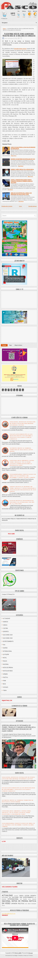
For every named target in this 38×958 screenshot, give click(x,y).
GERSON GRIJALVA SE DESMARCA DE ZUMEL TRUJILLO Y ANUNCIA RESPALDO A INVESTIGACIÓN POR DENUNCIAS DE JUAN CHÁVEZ (18, 728)
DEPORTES (6, 631)
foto (4, 644)
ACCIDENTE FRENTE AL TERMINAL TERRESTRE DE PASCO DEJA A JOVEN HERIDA (21, 450)
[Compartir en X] (7, 141)
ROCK (4, 684)
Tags (10, 345)
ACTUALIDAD (6, 618)
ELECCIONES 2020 (7, 635)
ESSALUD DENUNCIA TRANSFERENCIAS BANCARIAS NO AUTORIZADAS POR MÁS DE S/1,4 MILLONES (22, 502)
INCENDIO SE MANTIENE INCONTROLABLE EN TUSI (23, 159)
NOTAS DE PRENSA (8, 667)
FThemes (30, 955)
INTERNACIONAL (7, 651)
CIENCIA (5, 625)
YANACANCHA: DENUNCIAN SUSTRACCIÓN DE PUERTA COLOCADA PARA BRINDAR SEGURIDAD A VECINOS (22, 423)
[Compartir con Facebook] (8, 141)
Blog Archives (18, 345)
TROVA (5, 690)
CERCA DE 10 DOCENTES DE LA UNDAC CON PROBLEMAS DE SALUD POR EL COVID (21, 193)
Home (4, 28)
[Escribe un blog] (5, 141)
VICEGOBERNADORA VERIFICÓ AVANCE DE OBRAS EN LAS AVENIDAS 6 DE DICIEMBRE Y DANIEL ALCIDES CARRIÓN (23, 476)
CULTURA (5, 628)
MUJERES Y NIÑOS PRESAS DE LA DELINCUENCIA (22, 169)
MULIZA (5, 661)
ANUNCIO (5, 622)
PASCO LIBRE (18, 953)
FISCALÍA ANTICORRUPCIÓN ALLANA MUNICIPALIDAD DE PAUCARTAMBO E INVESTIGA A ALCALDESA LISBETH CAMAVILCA (18, 789)
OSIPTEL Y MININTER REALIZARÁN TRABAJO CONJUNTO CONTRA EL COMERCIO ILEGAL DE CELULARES (21, 181)
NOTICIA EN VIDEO (8, 671)
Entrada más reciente (6, 206)
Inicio (20, 206)
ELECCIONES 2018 (7, 638)
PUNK (4, 680)
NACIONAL (6, 664)
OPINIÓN (5, 674)
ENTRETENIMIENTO (8, 641)
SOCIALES (5, 687)
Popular (4, 345)
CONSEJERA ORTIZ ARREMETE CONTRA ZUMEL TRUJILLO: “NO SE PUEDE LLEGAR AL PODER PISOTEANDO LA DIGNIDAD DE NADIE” (16, 812)
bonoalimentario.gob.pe (20, 48)
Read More (13, 155)
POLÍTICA (5, 677)
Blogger (31, 953)
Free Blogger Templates (17, 955)
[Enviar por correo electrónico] (3, 141)
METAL (5, 658)
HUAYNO (5, 648)
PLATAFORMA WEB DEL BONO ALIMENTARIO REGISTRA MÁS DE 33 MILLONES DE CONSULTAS (19, 35)
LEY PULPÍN (6, 654)
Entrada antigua (32, 206)
